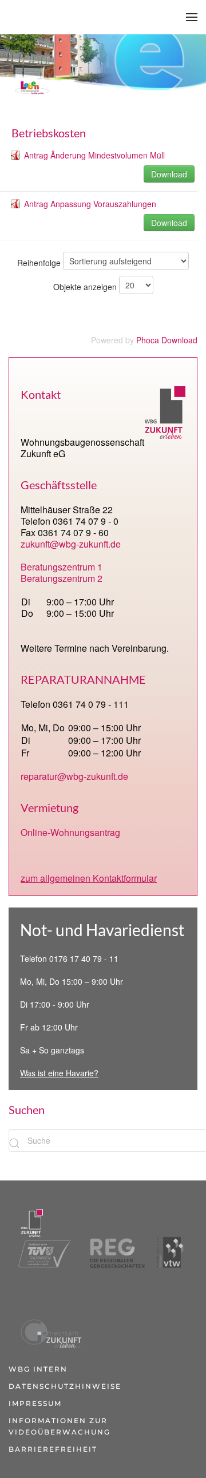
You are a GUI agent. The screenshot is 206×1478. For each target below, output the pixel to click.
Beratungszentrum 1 (61, 566)
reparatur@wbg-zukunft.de (74, 776)
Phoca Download (166, 340)
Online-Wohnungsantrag (70, 832)
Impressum (35, 1403)
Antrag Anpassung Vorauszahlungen (90, 203)
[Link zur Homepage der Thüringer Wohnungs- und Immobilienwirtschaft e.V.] (170, 1237)
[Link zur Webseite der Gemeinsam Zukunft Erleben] (49, 1317)
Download (169, 174)
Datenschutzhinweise (65, 1386)
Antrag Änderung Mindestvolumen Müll (94, 155)
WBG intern (38, 1369)
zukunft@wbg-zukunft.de (71, 543)
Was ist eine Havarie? (59, 1073)
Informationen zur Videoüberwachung (59, 1426)
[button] (191, 17)
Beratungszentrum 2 (61, 578)
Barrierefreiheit (53, 1449)
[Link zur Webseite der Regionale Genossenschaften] (112, 1237)
